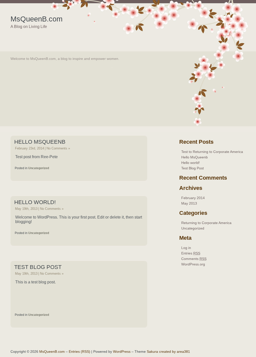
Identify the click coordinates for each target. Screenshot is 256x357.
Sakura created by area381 (168, 352)
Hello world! (35, 202)
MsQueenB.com (36, 19)
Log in (186, 248)
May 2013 (189, 203)
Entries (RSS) (79, 352)
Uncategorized (38, 168)
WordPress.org (193, 264)
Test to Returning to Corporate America (212, 152)
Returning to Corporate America (206, 223)
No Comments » (58, 148)
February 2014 (193, 198)
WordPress (121, 352)
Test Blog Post (38, 267)
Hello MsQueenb (40, 142)
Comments (193, 259)
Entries (190, 253)
